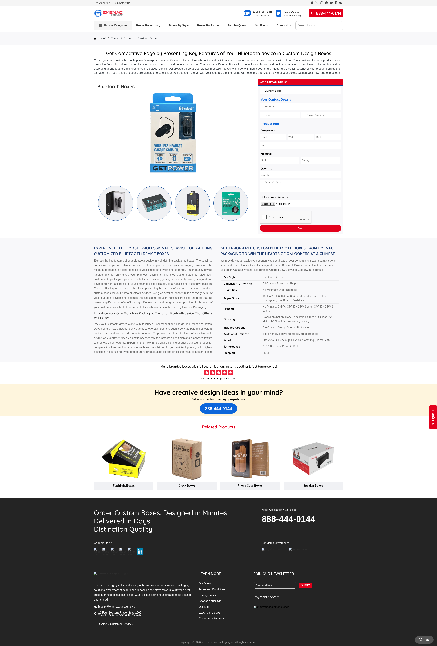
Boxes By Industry (148, 25)
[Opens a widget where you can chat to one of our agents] (424, 640)
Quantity (266, 168)
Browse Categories (115, 25)
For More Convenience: (276, 543)
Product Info (270, 124)
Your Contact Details (276, 99)
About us (104, 3)
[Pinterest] (326, 3)
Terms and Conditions (212, 589)
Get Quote (205, 583)
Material (266, 153)
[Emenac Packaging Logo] (108, 13)
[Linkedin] (336, 3)
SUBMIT (305, 585)
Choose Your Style (210, 601)
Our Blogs (261, 25)
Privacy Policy (207, 595)
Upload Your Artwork (274, 197)
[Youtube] (331, 3)
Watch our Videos (209, 612)
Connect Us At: (103, 543)
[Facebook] (312, 3)
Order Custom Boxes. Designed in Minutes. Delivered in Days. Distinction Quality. (161, 521)
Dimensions (268, 130)
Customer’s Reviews (211, 618)
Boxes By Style (179, 25)
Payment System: (267, 597)
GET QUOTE (433, 417)
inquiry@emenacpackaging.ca (116, 606)
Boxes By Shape (208, 25)
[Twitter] (316, 3)
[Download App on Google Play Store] (274, 551)
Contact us (123, 3)
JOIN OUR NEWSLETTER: (274, 573)
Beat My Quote (236, 25)
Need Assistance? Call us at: (279, 510)
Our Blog (204, 606)
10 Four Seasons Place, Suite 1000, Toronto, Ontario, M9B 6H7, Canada (120, 614)
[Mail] (340, 3)
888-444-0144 (218, 408)
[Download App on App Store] (302, 551)
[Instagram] (321, 3)
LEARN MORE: (210, 573)
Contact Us (284, 25)
